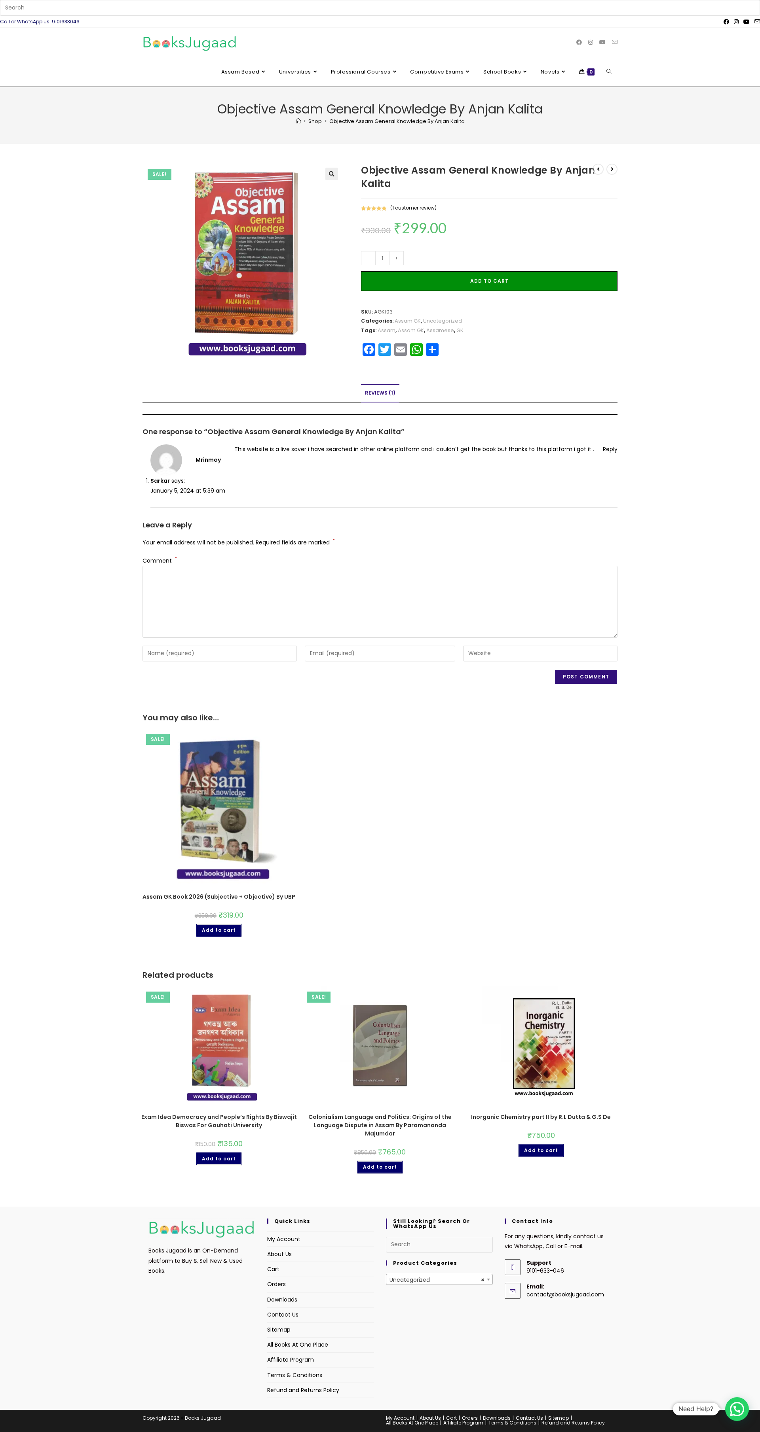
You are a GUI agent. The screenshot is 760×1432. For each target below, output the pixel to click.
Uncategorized (442, 321)
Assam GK (408, 321)
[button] (331, 174)
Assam (386, 330)
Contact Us (282, 1315)
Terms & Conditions (294, 1375)
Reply (610, 449)
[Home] (298, 121)
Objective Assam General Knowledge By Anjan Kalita (397, 121)
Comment (159, 561)
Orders (276, 1284)
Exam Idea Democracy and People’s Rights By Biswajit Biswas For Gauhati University (219, 1121)
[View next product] (612, 169)
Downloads (282, 1300)
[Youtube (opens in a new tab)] (746, 22)
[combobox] (439, 1279)
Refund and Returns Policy (303, 1390)
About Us (279, 1254)
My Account (283, 1239)
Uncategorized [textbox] (437, 1280)
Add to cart (489, 281)
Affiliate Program (290, 1360)
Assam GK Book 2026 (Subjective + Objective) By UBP (218, 897)
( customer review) (413, 207)
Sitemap (279, 1330)
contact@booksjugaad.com (565, 1294)
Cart (273, 1269)
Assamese (440, 330)
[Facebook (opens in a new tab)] (726, 22)
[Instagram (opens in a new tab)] (736, 22)
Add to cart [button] (219, 930)
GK (460, 330)
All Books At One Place (297, 1345)
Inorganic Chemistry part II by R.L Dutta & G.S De (541, 1117)
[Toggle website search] (609, 72)
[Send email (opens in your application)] (756, 22)
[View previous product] (598, 169)
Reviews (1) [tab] (380, 392)
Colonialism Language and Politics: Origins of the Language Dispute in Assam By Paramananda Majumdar (380, 1125)
